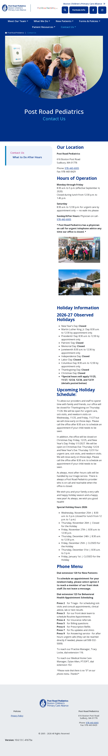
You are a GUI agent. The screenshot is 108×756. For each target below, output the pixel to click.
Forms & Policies (88, 21)
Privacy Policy (17, 715)
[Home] (14, 8)
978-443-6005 (72, 168)
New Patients (63, 21)
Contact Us (67, 27)
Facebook (93, 10)
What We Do (41, 21)
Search (65, 9)
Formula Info (78, 10)
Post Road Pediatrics (16, 33)
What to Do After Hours (27, 157)
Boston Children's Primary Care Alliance (82, 3)
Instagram (102, 10)
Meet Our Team (17, 21)
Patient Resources (42, 27)
